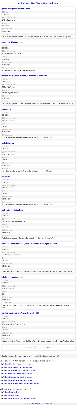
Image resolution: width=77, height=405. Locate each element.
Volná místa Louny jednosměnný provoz (17, 377)
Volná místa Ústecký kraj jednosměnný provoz (19, 398)
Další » (49, 347)
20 (44, 347)
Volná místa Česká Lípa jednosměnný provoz (19, 370)
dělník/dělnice (8, 142)
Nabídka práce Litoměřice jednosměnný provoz (38, 3)
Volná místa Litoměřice (11, 392)
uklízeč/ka (6, 109)
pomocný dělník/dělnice (12, 42)
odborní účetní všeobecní (13, 210)
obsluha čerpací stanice (12, 277)
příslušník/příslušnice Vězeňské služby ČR (20, 312)
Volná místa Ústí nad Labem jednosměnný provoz (21, 383)
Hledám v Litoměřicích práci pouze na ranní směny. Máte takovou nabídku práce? (30, 356)
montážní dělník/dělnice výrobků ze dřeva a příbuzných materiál (29, 243)
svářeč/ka (6, 176)
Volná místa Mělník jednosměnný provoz (17, 367)
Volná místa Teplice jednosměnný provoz (17, 380)
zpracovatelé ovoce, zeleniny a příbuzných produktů (24, 75)
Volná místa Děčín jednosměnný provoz (17, 374)
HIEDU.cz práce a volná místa (41, 404)
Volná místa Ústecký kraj (12, 395)
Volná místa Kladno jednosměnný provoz (17, 364)
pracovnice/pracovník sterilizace (16, 8)
